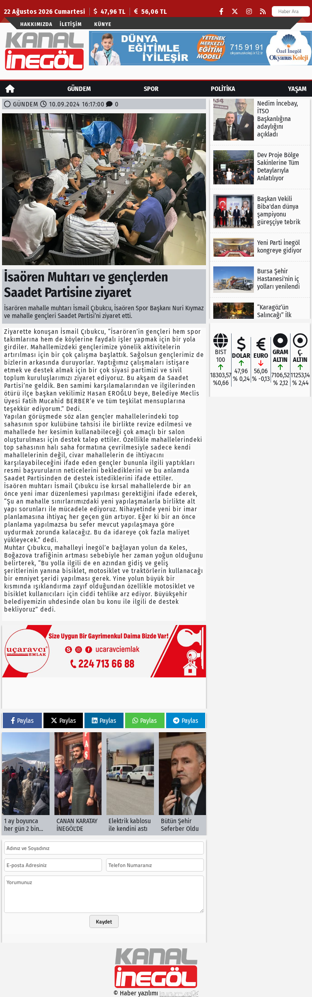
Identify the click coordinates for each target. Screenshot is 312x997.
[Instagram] (249, 11)
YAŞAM (297, 89)
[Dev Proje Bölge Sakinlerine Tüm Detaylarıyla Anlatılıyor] (260, 167)
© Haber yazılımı (136, 993)
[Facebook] (221, 11)
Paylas (25, 721)
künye (102, 24)
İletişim (71, 24)
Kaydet (104, 921)
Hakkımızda (36, 24)
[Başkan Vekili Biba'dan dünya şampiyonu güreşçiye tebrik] (260, 211)
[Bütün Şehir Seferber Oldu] (182, 783)
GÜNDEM (79, 89)
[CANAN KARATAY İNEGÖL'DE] (78, 783)
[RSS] (263, 11)
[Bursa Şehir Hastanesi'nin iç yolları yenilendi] (260, 279)
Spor (151, 89)
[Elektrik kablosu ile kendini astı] (130, 783)
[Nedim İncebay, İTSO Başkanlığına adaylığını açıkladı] (260, 120)
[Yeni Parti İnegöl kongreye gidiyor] (260, 247)
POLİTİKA (223, 89)
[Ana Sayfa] (10, 89)
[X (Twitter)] (235, 11)
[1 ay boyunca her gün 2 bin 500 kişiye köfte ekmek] (26, 783)
